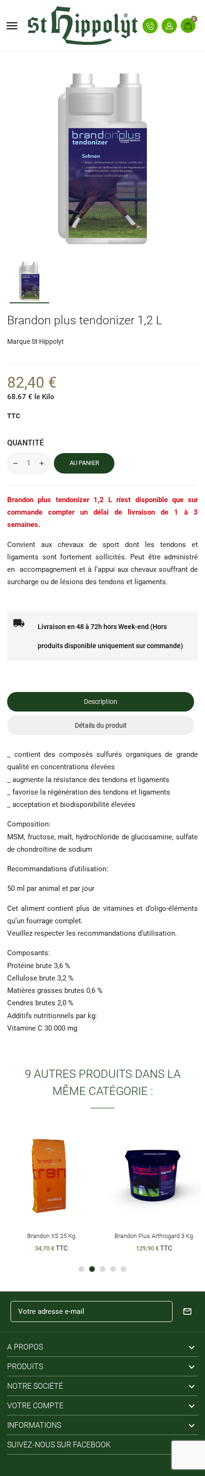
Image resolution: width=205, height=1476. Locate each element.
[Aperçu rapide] (51, 1184)
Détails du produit (101, 725)
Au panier (84, 462)
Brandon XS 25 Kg (51, 1235)
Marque (18, 341)
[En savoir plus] (69, 1184)
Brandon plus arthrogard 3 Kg (153, 1235)
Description (100, 701)
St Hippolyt (47, 341)
